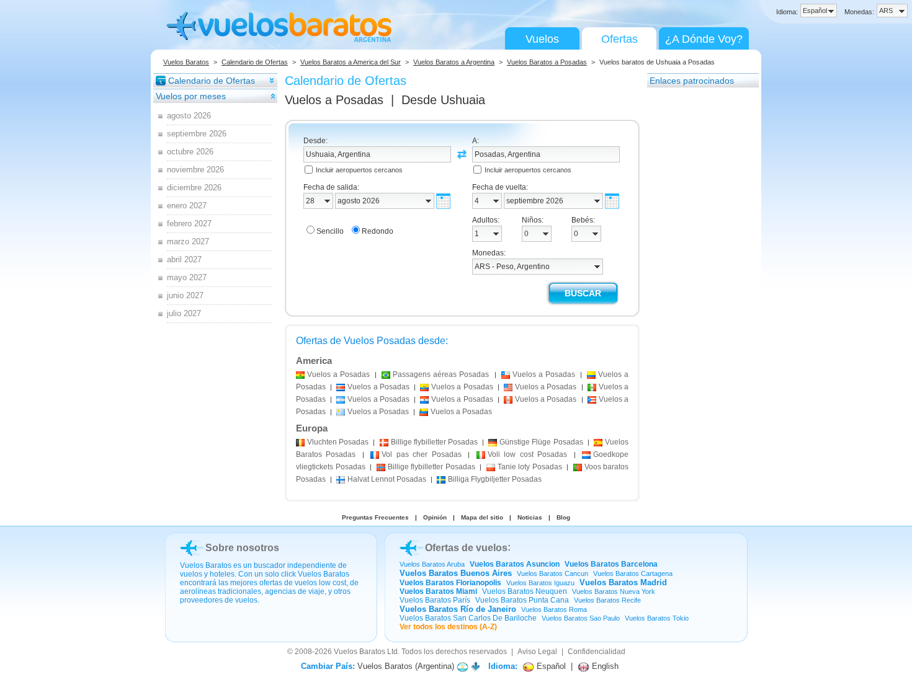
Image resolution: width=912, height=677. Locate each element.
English (604, 666)
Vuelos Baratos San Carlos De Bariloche (468, 618)
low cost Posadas (527, 454)
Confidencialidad (596, 651)
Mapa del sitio (482, 517)
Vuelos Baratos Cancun (552, 573)
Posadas (338, 442)
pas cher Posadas (421, 454)
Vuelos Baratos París (435, 600)
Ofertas (619, 39)
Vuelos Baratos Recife (607, 600)
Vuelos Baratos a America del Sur (350, 62)
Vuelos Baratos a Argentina (453, 62)
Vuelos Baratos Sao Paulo (581, 618)
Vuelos (542, 39)
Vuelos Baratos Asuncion (515, 564)
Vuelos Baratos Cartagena (633, 573)
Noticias (529, 517)
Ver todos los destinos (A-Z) (448, 626)
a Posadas (338, 374)
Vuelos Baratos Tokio (657, 618)
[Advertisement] (696, 275)
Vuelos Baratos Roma (554, 609)
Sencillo (330, 231)
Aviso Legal (537, 651)
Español (550, 666)
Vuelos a (334, 100)
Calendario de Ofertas (254, 62)
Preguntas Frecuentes (375, 517)
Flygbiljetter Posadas (495, 479)
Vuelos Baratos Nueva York (613, 591)
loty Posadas (530, 466)
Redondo (377, 231)
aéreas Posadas (441, 374)
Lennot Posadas (386, 479)
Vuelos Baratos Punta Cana (522, 600)
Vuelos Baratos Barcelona (611, 564)
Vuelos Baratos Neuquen (524, 591)
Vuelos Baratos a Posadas (547, 62)
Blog (563, 517)
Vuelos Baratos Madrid (623, 582)
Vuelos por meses (191, 96)
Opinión (435, 517)
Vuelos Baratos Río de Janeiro (458, 609)
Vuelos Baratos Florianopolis (450, 582)
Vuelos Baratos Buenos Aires (456, 573)
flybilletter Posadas (434, 442)
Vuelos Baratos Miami (438, 591)
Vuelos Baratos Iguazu (540, 582)
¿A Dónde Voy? (704, 39)
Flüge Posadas (541, 442)
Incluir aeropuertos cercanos (359, 170)
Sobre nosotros (242, 547)
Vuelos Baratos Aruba (432, 564)
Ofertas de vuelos (466, 547)
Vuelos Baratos (186, 62)
